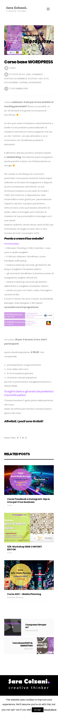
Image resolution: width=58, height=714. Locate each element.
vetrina (24, 82)
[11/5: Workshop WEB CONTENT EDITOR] (29, 527)
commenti (37, 74)
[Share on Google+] (26, 438)
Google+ (33, 78)
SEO (41, 78)
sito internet (11, 82)
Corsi (12, 68)
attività (13, 74)
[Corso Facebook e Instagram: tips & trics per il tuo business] (29, 479)
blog (22, 74)
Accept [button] (37, 709)
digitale (8, 78)
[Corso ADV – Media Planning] (29, 574)
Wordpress (35, 82)
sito (46, 78)
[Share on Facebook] (20, 438)
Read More (50, 709)
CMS (28, 74)
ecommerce (20, 78)
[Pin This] (23, 438)
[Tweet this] (18, 438)
